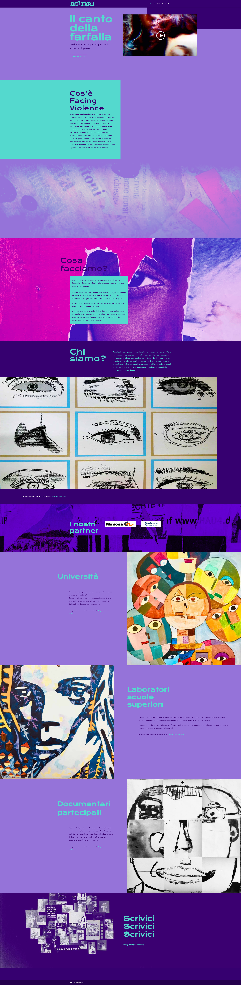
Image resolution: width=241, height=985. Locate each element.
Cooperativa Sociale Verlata (59, 496)
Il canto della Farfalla (162, 4)
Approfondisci (78, 57)
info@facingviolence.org (133, 945)
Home (150, 4)
